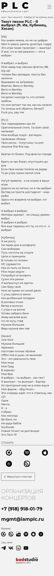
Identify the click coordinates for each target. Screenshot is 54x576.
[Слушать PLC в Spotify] (26, 534)
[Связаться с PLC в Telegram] (3, 548)
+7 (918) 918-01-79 (21, 509)
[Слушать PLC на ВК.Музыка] (18, 534)
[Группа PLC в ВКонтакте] (11, 548)
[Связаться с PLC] (26, 548)
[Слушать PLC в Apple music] (33, 534)
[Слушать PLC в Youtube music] (41, 534)
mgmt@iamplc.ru (22, 519)
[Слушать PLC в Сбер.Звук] (11, 534)
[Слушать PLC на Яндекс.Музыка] (3, 534)
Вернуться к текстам (19, 476)
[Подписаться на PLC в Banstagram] (18, 548)
